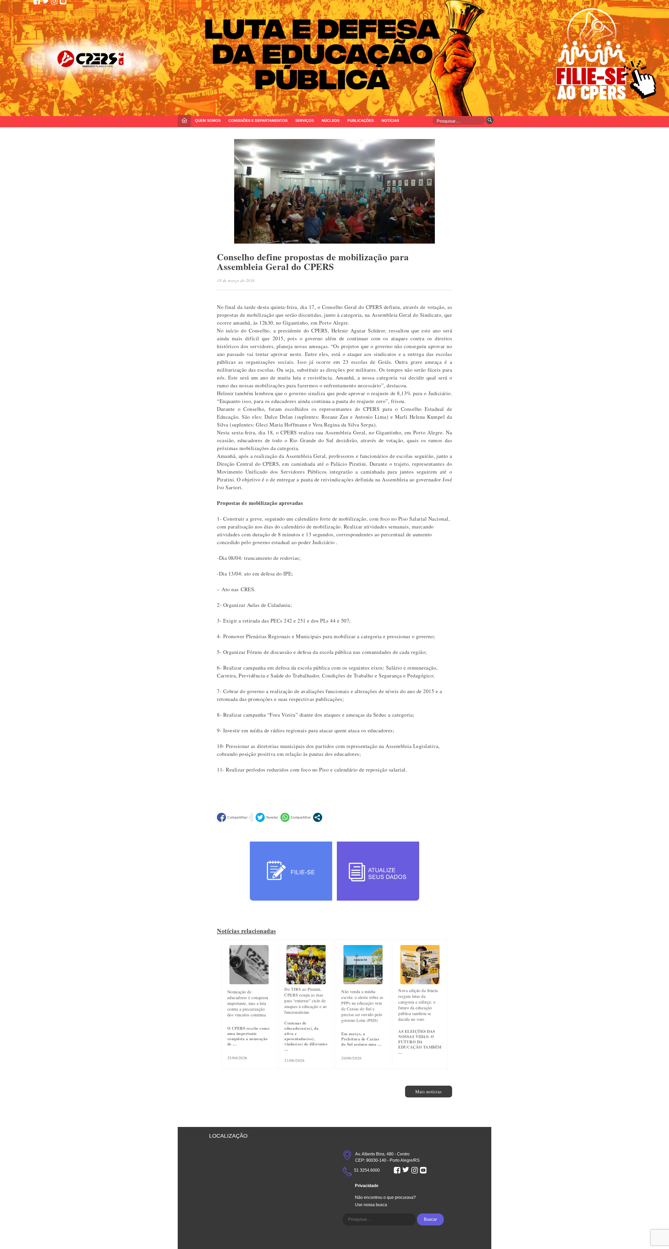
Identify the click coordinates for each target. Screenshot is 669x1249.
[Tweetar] (267, 817)
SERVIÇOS (304, 120)
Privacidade (366, 1185)
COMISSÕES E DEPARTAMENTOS (257, 120)
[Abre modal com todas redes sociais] (317, 817)
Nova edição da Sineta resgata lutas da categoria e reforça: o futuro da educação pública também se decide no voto (418, 1005)
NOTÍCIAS (390, 120)
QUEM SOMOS (208, 120)
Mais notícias (428, 1092)
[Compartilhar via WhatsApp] (295, 817)
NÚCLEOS (330, 120)
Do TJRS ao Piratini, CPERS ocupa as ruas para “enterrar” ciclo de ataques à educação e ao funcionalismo (305, 1000)
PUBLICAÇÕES (360, 120)
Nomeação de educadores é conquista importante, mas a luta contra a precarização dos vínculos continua (247, 1003)
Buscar (430, 1219)
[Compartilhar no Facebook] (232, 817)
